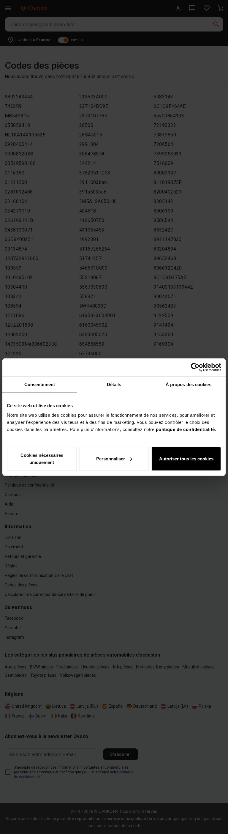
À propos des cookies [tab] (188, 384)
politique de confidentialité (185, 429)
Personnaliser (110, 458)
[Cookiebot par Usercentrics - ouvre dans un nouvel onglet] (195, 367)
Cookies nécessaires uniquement (41, 458)
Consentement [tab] (39, 384)
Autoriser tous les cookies (186, 458)
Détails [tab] (114, 384)
